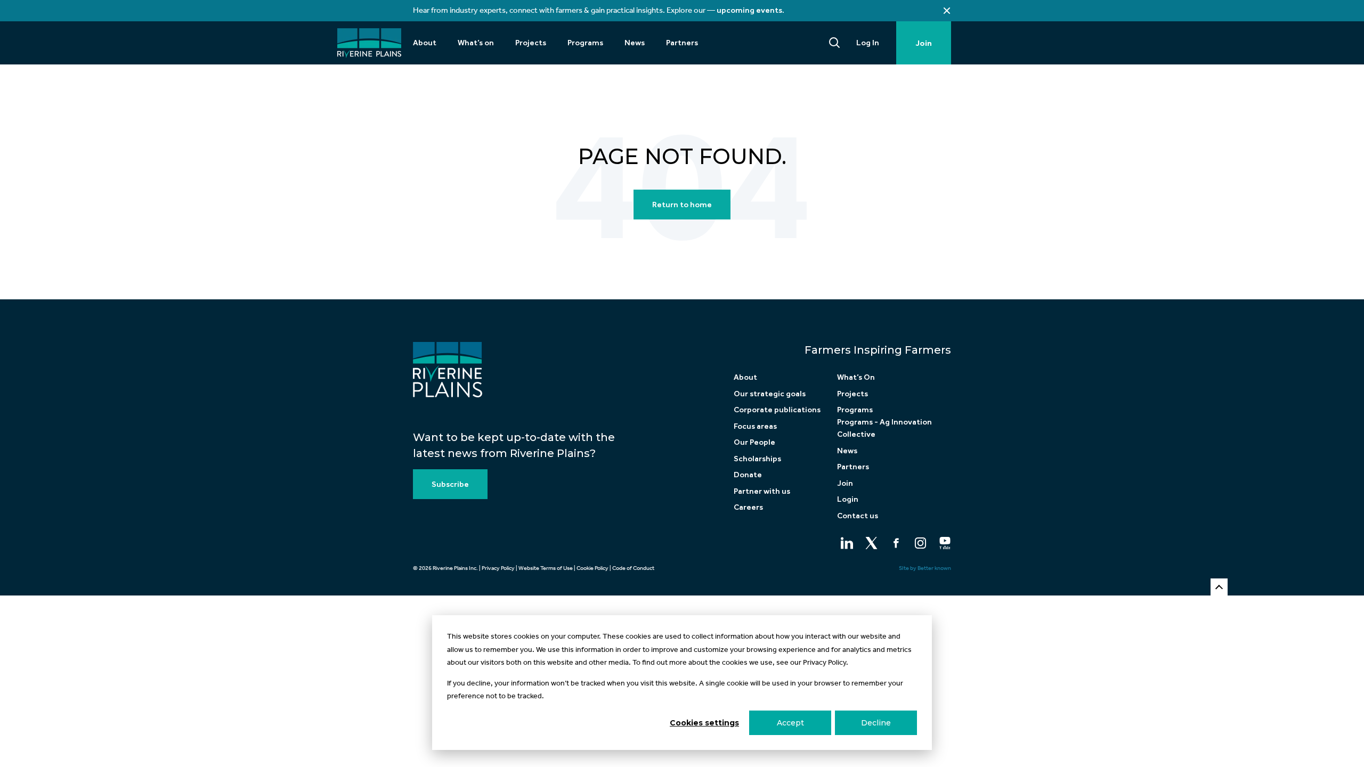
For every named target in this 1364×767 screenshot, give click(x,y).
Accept (790, 723)
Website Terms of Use (545, 568)
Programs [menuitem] (585, 42)
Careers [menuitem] (748, 507)
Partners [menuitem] (682, 42)
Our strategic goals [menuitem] (770, 393)
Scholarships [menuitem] (757, 458)
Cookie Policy (592, 568)
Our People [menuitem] (754, 442)
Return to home (682, 204)
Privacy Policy (498, 568)
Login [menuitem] (847, 499)
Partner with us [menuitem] (762, 491)
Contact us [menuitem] (857, 515)
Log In (867, 42)
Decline (876, 723)
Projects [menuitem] (530, 42)
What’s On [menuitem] (856, 377)
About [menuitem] (424, 42)
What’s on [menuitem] (476, 42)
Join (923, 43)
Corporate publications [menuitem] (777, 409)
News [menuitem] (634, 42)
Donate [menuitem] (748, 474)
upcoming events (749, 10)
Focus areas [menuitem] (755, 426)
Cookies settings (704, 723)
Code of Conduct (633, 568)
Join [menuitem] (845, 483)
